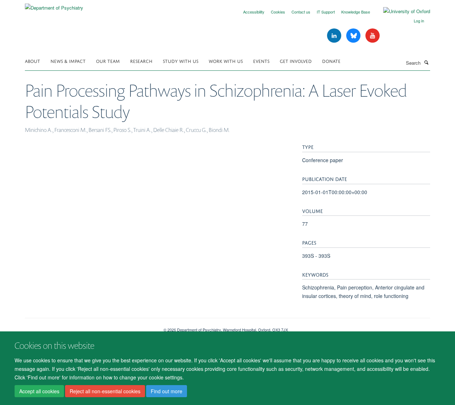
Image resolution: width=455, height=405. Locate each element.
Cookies (278, 12)
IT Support (326, 12)
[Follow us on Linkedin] (335, 35)
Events (261, 60)
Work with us (226, 60)
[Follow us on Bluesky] (354, 35)
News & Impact (68, 60)
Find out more (166, 391)
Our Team (108, 60)
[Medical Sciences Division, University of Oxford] (89, 327)
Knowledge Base (355, 12)
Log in (419, 20)
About (32, 60)
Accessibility (253, 12)
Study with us (180, 60)
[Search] (426, 62)
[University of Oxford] (401, 11)
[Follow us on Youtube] (372, 35)
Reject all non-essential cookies (105, 391)
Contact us (300, 12)
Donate (331, 60)
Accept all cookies (39, 391)
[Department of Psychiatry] (54, 5)
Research (141, 60)
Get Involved (296, 60)
